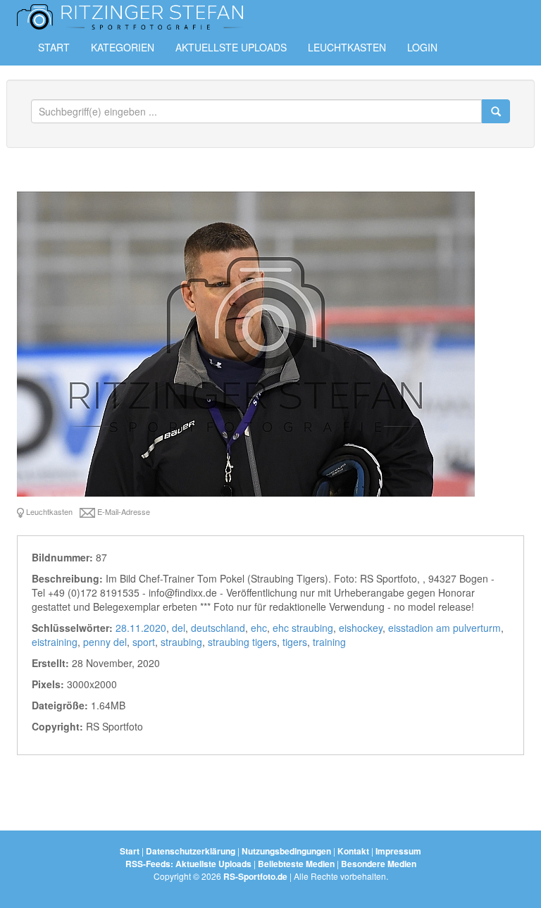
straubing (181, 642)
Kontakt (353, 851)
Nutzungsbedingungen (286, 851)
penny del (105, 642)
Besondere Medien (378, 863)
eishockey (361, 628)
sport (143, 642)
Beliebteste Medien (296, 863)
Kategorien (122, 47)
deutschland (218, 628)
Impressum (398, 851)
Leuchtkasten (347, 47)
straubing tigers (242, 642)
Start (54, 47)
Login (422, 47)
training (329, 642)
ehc (259, 628)
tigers (294, 642)
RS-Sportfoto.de (255, 876)
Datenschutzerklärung (190, 851)
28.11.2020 (141, 628)
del (178, 628)
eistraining (54, 642)
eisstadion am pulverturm (444, 628)
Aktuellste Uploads (231, 47)
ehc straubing (303, 628)
